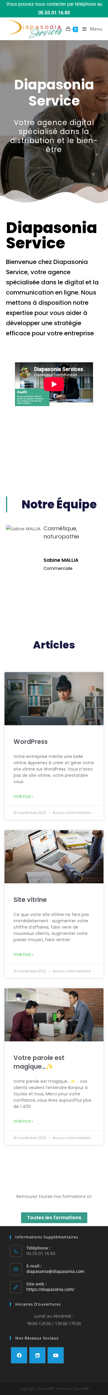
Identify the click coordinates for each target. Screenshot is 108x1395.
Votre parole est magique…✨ (39, 1062)
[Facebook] (19, 1355)
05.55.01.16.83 (54, 13)
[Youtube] (55, 1355)
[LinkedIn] (37, 1355)
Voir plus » (24, 796)
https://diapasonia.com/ (50, 1289)
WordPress (31, 741)
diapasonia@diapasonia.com (55, 1271)
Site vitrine (30, 899)
